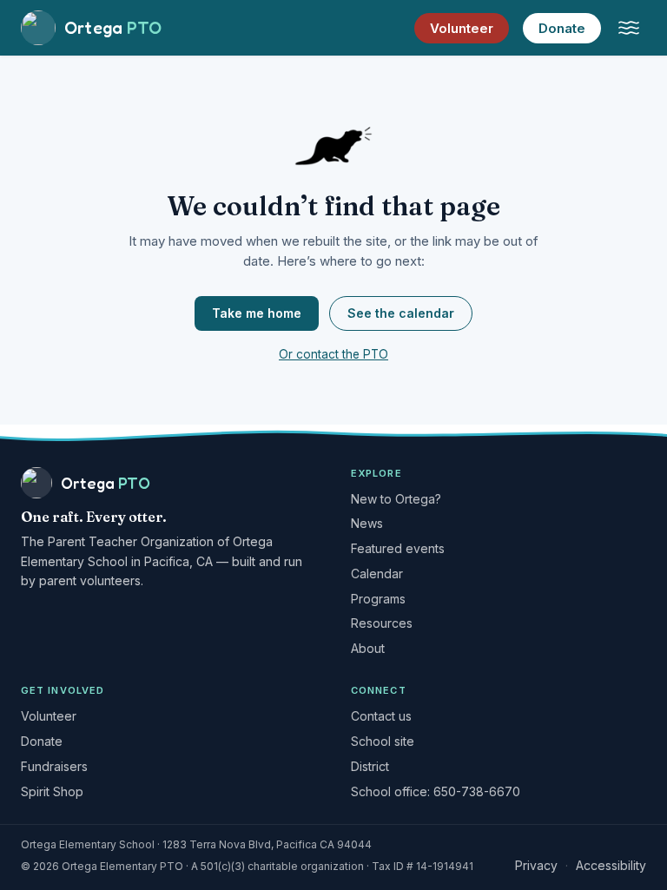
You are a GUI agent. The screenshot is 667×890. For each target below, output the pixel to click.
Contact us (381, 716)
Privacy (536, 865)
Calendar (377, 573)
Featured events (398, 548)
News (367, 523)
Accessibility (611, 865)
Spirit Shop (52, 791)
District (370, 766)
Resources (382, 623)
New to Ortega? (396, 498)
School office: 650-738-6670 (435, 791)
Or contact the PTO (333, 354)
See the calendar (400, 313)
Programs (378, 598)
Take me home (256, 313)
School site (382, 741)
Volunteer (461, 28)
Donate (561, 28)
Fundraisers (54, 766)
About (368, 648)
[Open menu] (628, 27)
